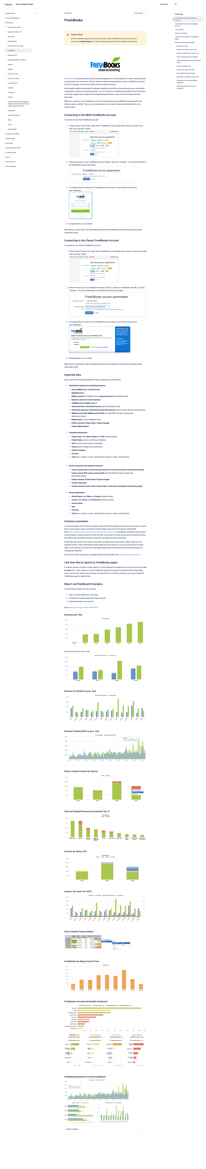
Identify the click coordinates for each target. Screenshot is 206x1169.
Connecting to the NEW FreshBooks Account (186, 19)
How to (8, 157)
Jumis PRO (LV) (13, 83)
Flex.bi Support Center (24, 4)
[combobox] (188, 4)
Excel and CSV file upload (15, 46)
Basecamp (11, 36)
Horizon (10, 97)
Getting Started (10, 13)
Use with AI (139, 13)
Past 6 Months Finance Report (186, 73)
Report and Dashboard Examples (185, 42)
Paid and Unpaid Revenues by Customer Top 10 (189, 61)
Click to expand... (72, 1129)
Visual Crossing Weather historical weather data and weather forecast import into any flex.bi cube (18, 104)
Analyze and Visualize (12, 134)
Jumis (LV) (11, 92)
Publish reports (10, 138)
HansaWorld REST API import (17, 60)
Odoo (9, 120)
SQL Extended (12, 129)
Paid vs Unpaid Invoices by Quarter (187, 57)
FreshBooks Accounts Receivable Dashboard (187, 81)
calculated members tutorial (129, 555)
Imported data (179, 29)
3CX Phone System (14, 115)
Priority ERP (11, 110)
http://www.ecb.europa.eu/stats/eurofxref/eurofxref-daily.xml (92, 532)
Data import (9, 22)
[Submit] (175, 4)
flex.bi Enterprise (11, 166)
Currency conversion (181, 33)
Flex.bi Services (10, 162)
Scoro (9, 124)
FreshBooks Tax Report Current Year (188, 77)
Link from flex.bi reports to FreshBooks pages (187, 38)
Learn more (9, 143)
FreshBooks (11, 50)
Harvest (10, 64)
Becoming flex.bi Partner (13, 148)
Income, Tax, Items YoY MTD (186, 70)
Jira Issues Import (13, 78)
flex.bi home (164, 4)
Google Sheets (12, 55)
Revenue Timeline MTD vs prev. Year (188, 53)
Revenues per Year (182, 46)
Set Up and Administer (12, 18)
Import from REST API (14, 32)
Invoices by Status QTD (184, 66)
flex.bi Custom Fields (14, 27)
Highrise (10, 69)
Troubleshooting (11, 152)
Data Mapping (12, 41)
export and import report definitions (83, 607)
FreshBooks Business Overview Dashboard (186, 87)
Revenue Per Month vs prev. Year (187, 49)
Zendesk (10, 88)
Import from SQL (13, 74)
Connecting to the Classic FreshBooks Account (186, 25)
